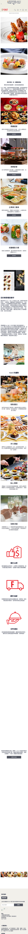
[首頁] (4, 10)
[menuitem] (15, 10)
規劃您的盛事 (14, 757)
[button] (1, 3)
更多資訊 (14, 134)
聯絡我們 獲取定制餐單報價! (14, 13)
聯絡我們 (4, 897)
